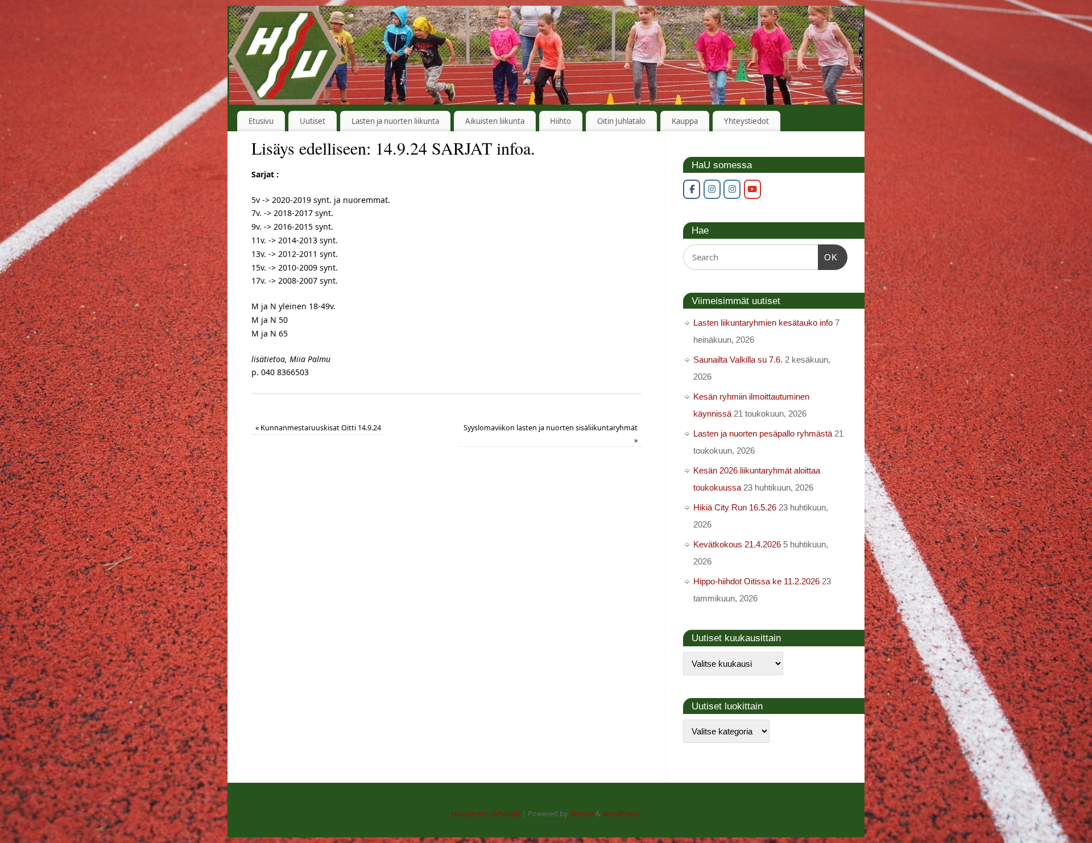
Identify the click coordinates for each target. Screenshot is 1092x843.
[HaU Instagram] (712, 189)
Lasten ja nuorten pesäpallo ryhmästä (762, 433)
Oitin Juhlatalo (621, 121)
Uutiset (312, 121)
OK (828, 257)
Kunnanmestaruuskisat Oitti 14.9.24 (318, 428)
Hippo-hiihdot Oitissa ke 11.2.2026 (756, 581)
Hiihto (560, 121)
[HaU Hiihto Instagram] (732, 189)
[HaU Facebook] (691, 189)
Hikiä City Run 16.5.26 (734, 507)
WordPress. (621, 814)
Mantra (581, 814)
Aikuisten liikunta (494, 121)
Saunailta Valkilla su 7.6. (738, 359)
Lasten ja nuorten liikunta (395, 121)
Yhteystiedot (746, 121)
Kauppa (685, 121)
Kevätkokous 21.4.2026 (737, 544)
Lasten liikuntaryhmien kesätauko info (763, 322)
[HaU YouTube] (752, 189)
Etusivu (261, 121)
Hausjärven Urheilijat (485, 814)
